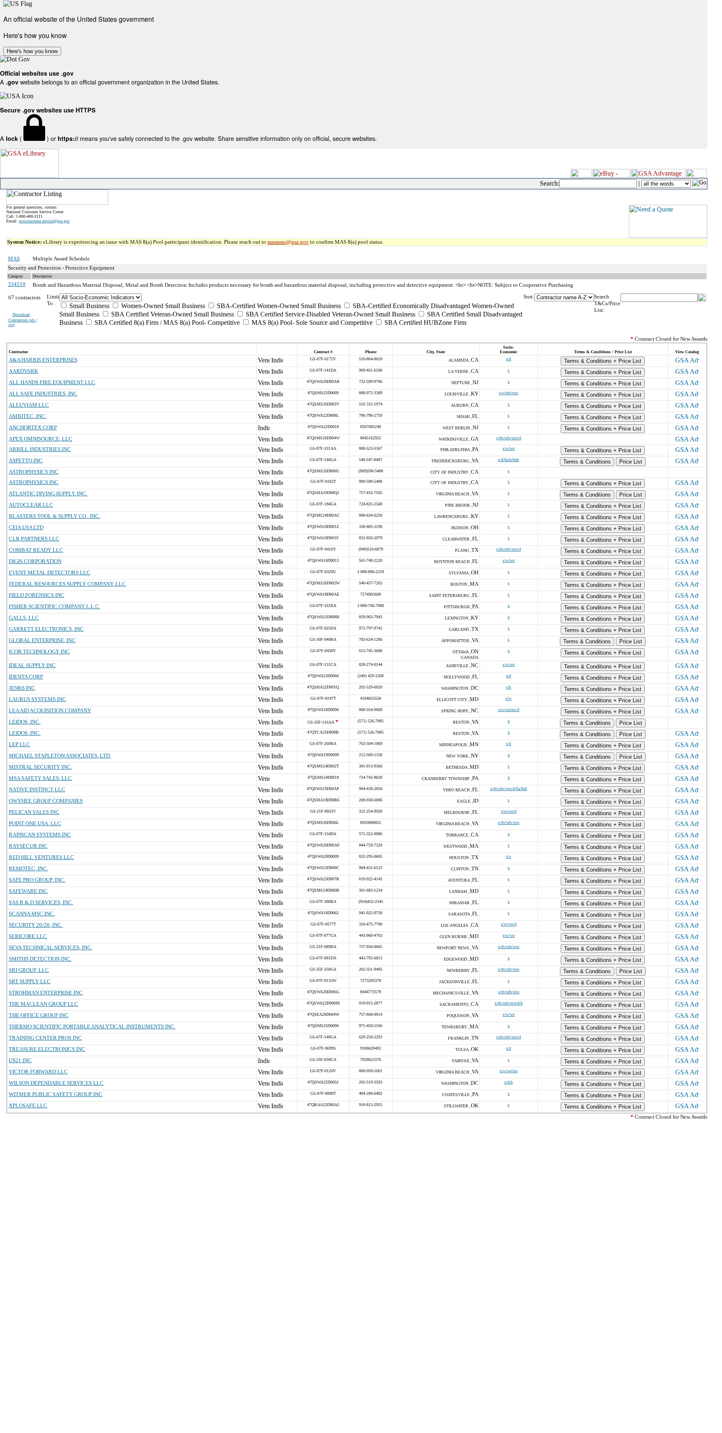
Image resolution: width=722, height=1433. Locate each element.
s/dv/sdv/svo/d (508, 438)
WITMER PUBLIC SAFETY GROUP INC (55, 1094)
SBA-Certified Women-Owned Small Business (278, 305)
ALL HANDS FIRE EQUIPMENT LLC (52, 382)
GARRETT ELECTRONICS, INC (46, 629)
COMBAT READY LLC (36, 550)
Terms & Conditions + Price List (602, 361)
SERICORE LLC (28, 936)
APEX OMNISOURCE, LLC (40, 439)
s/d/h (508, 1082)
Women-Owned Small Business (162, 305)
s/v (508, 856)
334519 (16, 284)
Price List (630, 462)
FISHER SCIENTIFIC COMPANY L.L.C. (54, 606)
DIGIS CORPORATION (35, 561)
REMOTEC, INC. (28, 868)
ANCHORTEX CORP (33, 427)
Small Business (88, 305)
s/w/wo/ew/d (508, 709)
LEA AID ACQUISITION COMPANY (50, 710)
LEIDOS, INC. (25, 722)
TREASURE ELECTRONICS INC (47, 1049)
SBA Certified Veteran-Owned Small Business (171, 314)
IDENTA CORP (26, 676)
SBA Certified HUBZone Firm (424, 322)
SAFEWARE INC (28, 891)
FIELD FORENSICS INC (36, 595)
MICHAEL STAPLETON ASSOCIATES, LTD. (60, 755)
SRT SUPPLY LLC (30, 981)
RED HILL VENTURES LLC (41, 857)
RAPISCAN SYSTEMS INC (40, 834)
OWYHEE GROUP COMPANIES (46, 801)
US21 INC (20, 1060)
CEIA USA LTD (26, 527)
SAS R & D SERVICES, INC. (41, 902)
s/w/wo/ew (509, 1070)
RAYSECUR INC (28, 846)
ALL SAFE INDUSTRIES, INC (43, 393)
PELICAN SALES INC (34, 812)
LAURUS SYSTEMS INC (37, 699)
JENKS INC (22, 688)
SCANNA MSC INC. (32, 913)
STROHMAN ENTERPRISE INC (46, 992)
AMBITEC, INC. (27, 416)
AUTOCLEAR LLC (31, 505)
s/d (508, 359)
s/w (508, 698)
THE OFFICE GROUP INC (39, 1015)
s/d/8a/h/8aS (508, 459)
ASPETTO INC (26, 460)
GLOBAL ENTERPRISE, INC (42, 640)
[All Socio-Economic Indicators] (291, 297)
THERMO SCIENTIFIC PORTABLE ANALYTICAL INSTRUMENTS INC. (92, 1026)
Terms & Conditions (587, 462)
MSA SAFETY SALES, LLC (40, 778)
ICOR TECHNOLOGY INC (39, 651)
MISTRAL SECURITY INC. (40, 767)
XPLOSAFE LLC (28, 1105)
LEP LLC (19, 744)
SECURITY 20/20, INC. (36, 925)
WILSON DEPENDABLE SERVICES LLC (56, 1083)
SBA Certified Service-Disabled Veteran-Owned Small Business (329, 314)
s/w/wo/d (508, 811)
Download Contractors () (22, 319)
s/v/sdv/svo (508, 392)
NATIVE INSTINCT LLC (37, 789)
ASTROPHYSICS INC (33, 472)
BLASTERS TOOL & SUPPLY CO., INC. (54, 516)
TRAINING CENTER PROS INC (45, 1038)
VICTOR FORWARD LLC (38, 1071)
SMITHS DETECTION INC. (40, 959)
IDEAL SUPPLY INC (32, 665)
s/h (508, 687)
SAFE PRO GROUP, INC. (37, 880)
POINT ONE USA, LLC (35, 823)
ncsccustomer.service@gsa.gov (44, 221)
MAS (14, 258)
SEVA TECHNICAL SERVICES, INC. (50, 947)
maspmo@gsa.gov (288, 242)
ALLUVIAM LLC (29, 405)
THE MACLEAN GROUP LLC (43, 1004)
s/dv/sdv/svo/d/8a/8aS (508, 788)
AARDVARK (23, 371)
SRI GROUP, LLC (29, 970)
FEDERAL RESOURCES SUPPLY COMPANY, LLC (67, 584)
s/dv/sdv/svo (508, 822)
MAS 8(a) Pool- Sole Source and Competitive (311, 322)
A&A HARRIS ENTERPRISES (43, 360)
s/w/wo (509, 448)
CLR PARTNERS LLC (34, 538)
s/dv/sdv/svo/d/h (509, 1003)
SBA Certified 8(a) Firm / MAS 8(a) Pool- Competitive (166, 322)
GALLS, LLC (24, 618)
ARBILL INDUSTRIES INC (40, 449)
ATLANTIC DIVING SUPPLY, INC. (48, 493)
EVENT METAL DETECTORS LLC (49, 572)
